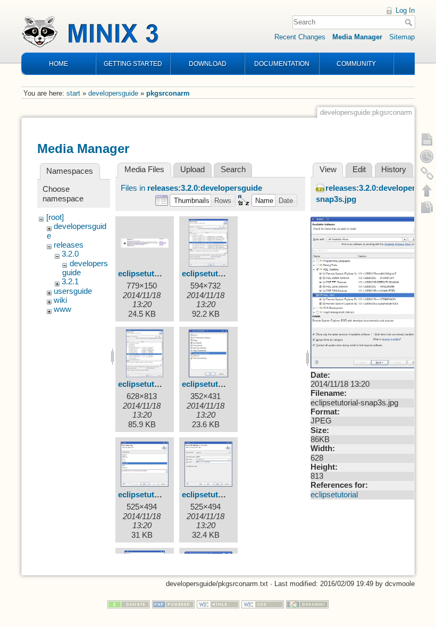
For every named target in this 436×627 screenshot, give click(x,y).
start (73, 93)
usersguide (73, 291)
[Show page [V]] (426, 139)
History (393, 169)
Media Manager (357, 37)
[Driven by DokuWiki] (307, 604)
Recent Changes (299, 37)
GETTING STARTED (133, 63)
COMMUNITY (356, 63)
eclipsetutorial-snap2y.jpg (229, 273)
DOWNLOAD (208, 63)
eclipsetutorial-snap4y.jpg (229, 384)
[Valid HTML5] (218, 604)
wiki (60, 300)
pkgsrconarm (168, 93)
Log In (405, 10)
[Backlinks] (426, 173)
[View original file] (369, 291)
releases (68, 245)
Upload (192, 169)
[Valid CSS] (262, 604)
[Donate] (128, 604)
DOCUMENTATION (281, 63)
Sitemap (402, 37)
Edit (359, 169)
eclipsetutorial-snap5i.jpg (165, 494)
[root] (55, 217)
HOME (58, 63)
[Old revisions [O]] (426, 156)
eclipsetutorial (334, 494)
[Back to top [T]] (426, 190)
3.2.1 (70, 281)
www (62, 309)
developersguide (113, 93)
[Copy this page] (426, 207)
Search (410, 22)
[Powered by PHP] (173, 604)
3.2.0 (70, 254)
